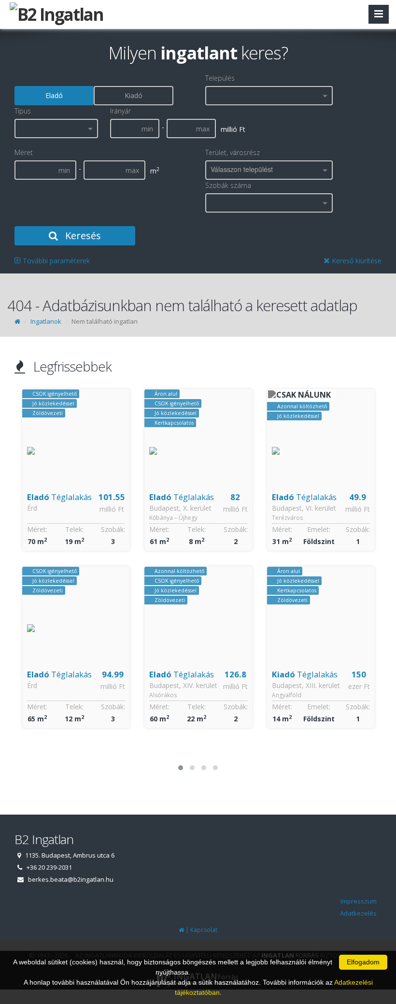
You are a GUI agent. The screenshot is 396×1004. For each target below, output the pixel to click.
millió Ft (111, 509)
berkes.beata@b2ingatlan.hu (70, 879)
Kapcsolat (203, 930)
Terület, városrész (232, 152)
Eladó (54, 95)
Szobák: (113, 529)
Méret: (37, 529)
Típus (22, 110)
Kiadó (133, 95)
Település (220, 78)
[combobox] (269, 95)
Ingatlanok (45, 321)
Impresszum (358, 901)
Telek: (74, 529)
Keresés (82, 235)
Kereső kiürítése (356, 260)
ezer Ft (359, 686)
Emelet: (318, 529)
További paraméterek (55, 260)
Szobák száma (228, 185)
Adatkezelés (358, 913)
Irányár (120, 110)
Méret (23, 152)
